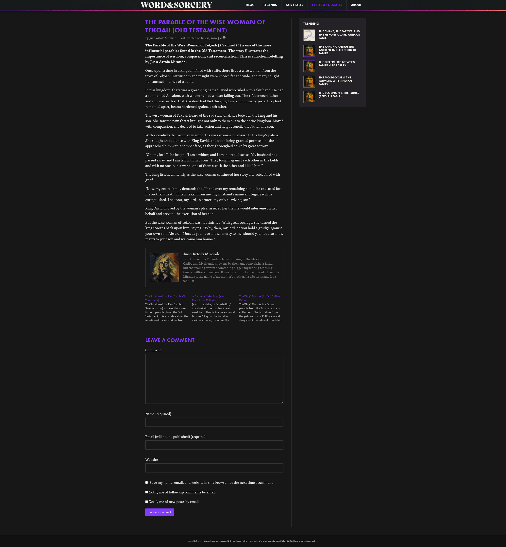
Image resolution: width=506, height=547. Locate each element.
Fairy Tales (294, 5)
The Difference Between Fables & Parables (337, 63)
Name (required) (158, 413)
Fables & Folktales (327, 5)
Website (151, 459)
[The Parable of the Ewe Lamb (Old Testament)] (168, 308)
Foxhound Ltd (225, 540)
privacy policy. (311, 540)
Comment (153, 349)
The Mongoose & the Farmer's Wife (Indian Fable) (335, 81)
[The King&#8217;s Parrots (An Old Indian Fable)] (262, 308)
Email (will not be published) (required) (176, 436)
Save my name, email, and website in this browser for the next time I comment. (212, 482)
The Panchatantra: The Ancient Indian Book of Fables (338, 50)
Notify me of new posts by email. (174, 501)
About (356, 5)
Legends (270, 5)
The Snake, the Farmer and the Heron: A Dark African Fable (339, 34)
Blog (250, 5)
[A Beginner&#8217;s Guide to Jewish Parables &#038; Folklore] (215, 308)
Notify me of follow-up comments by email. (182, 491)
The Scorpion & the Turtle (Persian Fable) (339, 94)
